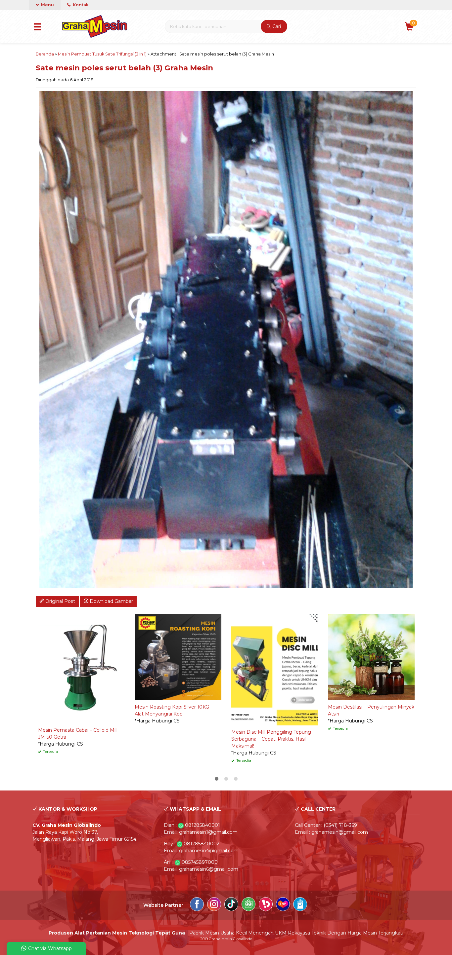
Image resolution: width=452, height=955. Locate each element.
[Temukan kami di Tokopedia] (248, 905)
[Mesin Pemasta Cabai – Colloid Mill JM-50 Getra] (81, 668)
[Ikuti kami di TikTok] (231, 905)
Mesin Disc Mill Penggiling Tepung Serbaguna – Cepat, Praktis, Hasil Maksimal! (271, 739)
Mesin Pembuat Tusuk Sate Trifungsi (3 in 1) (102, 54)
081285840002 (201, 844)
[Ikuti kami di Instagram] (214, 905)
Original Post (59, 601)
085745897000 (200, 862)
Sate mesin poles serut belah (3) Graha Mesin (124, 67)
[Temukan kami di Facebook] (197, 905)
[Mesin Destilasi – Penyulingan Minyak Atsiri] (371, 657)
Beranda (45, 54)
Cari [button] (276, 26)
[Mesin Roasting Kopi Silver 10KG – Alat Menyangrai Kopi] (178, 657)
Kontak (80, 4)
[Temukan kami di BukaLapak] (266, 905)
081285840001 (202, 825)
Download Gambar (110, 601)
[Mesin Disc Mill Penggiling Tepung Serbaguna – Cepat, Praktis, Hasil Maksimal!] (274, 669)
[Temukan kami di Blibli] (300, 905)
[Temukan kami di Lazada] (283, 905)
